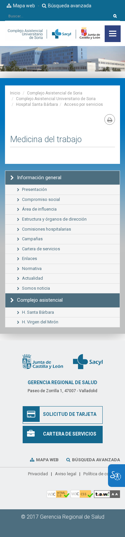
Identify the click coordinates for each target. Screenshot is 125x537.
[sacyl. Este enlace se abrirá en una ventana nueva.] (88, 361)
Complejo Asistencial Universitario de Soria (56, 98)
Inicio (15, 93)
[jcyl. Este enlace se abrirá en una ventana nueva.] (42, 361)
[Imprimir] (109, 119)
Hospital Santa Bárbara (37, 104)
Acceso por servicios (83, 104)
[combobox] (57, 16)
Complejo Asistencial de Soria (54, 93)
